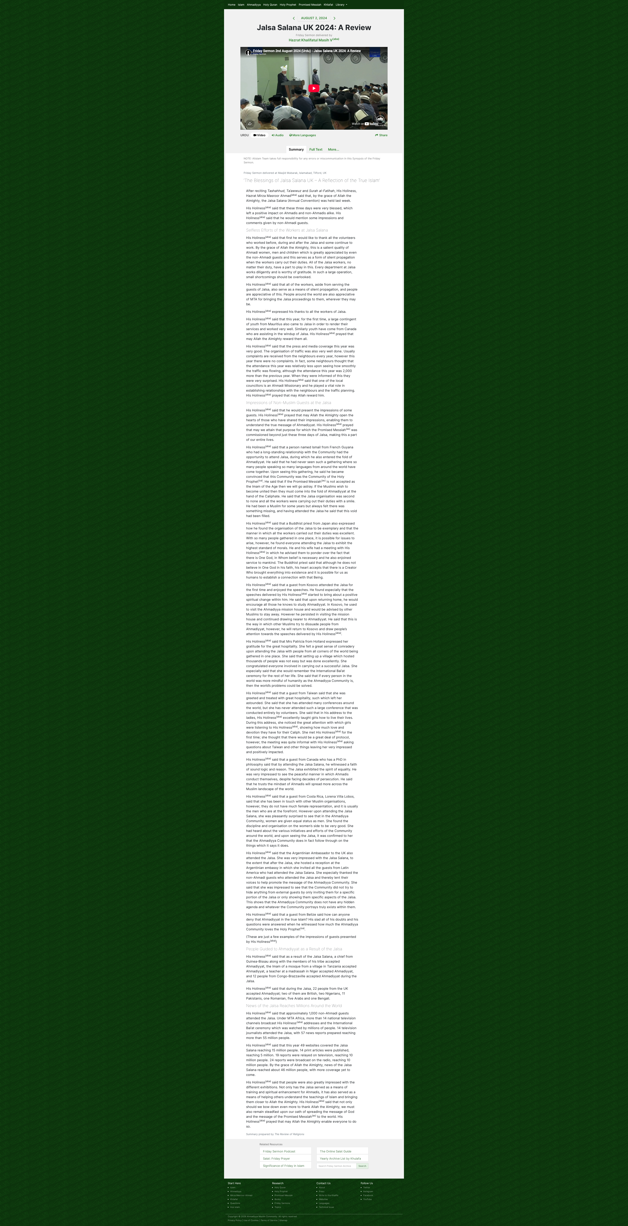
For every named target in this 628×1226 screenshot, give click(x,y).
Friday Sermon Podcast (279, 1151)
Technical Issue (326, 1207)
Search (362, 1166)
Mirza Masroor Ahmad (241, 1195)
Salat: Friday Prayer (276, 1158)
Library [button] (340, 4)
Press (321, 1191)
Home (231, 4)
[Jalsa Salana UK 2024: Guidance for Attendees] (289, 18)
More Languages (304, 135)
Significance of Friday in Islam (283, 1165)
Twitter (366, 1187)
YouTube (367, 1199)
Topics (278, 1207)
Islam (241, 4)
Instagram (368, 1191)
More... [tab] (333, 149)
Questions (235, 1203)
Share (383, 135)
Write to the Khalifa (328, 1195)
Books (278, 1199)
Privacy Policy (235, 1220)
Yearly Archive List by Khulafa (340, 1158)
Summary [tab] (296, 149)
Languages (324, 1203)
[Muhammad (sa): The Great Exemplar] (338, 18)
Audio (279, 135)
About (322, 1187)
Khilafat (328, 4)
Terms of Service (269, 1220)
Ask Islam (235, 1207)
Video (261, 135)
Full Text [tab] (316, 149)
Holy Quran (270, 4)
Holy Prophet (288, 4)
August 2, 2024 (314, 18)
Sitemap (283, 1220)
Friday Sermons (282, 1203)
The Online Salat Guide (335, 1151)
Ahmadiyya (254, 4)
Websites (323, 1199)
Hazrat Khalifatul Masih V (314, 40)
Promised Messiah (310, 4)
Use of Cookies (251, 1220)
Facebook (368, 1195)
